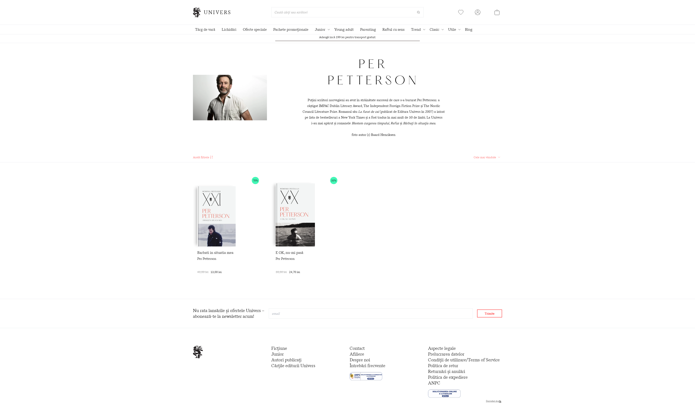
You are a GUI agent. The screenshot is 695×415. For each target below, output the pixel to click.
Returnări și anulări (446, 371)
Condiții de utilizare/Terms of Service (464, 360)
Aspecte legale (442, 348)
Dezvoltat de (492, 401)
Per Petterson (206, 258)
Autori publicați (286, 360)
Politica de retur (443, 365)
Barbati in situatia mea (215, 252)
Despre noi (360, 360)
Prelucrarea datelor (446, 354)
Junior (277, 354)
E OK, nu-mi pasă (289, 252)
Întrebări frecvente (367, 365)
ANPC (434, 383)
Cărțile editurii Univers (293, 365)
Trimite (489, 313)
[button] (263, 180)
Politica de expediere (448, 377)
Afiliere (357, 354)
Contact (357, 348)
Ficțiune (279, 348)
